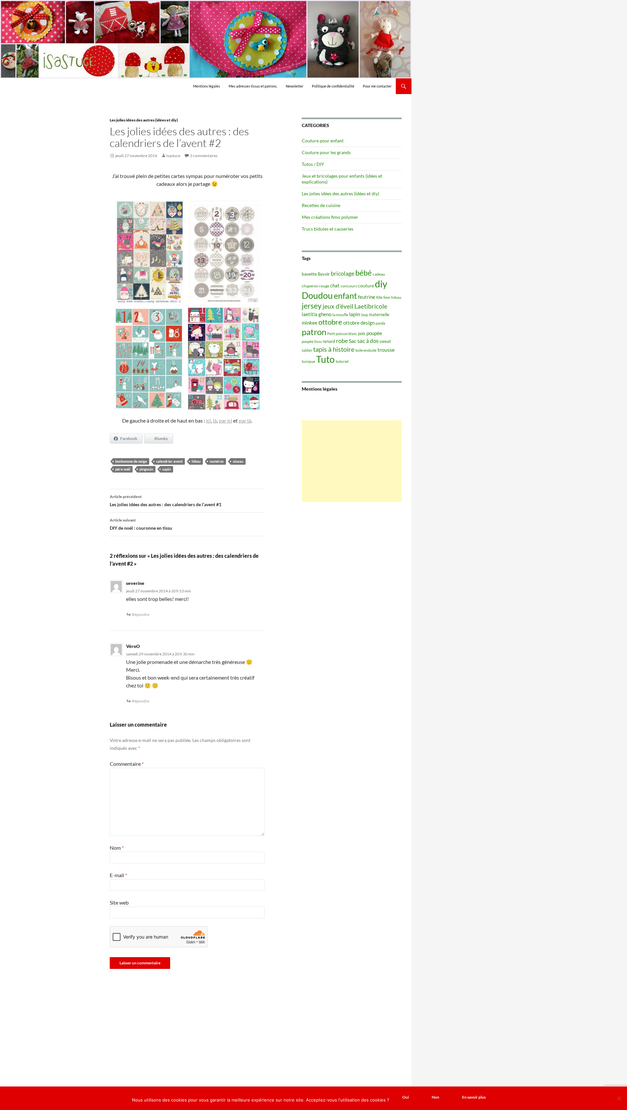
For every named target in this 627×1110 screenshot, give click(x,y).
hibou (196, 461)
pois (361, 333)
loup (364, 315)
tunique (308, 361)
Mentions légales (206, 86)
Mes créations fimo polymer (330, 217)
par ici (225, 420)
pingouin (146, 469)
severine (135, 583)
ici (208, 420)
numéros (217, 461)
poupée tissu (312, 341)
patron (314, 332)
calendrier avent (169, 461)
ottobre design (359, 323)
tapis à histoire (333, 349)
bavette (309, 274)
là (215, 420)
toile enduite (366, 350)
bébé (363, 272)
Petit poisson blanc (342, 333)
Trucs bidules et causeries (327, 229)
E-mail (118, 875)
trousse (386, 349)
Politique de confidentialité (333, 86)
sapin (166, 469)
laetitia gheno (316, 314)
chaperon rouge (315, 286)
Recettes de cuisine (321, 205)
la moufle (340, 315)
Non (435, 1097)
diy (381, 283)
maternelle (379, 314)
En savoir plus (474, 1097)
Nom (117, 848)
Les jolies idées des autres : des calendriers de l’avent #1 (165, 500)
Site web (119, 902)
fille (379, 297)
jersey (312, 305)
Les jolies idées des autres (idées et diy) (144, 120)
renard (329, 341)
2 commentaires (203, 155)
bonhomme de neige (131, 461)
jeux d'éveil (338, 306)
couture (366, 285)
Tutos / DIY (313, 164)
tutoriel (342, 361)
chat (335, 285)
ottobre (330, 322)
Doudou (317, 295)
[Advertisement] (352, 461)
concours (349, 285)
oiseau (238, 461)
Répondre (140, 614)
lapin (354, 314)
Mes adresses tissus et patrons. (253, 86)
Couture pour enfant (323, 140)
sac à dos (367, 340)
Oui (405, 1097)
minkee (309, 323)
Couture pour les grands (326, 152)
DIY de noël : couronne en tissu (141, 524)
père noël (122, 469)
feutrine (366, 297)
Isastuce (173, 155)
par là (245, 420)
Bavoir (324, 274)
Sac (352, 341)
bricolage (342, 273)
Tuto (325, 359)
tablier (307, 350)
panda (380, 323)
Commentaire (127, 764)
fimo (386, 297)
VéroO (133, 646)
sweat (385, 341)
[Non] (619, 1098)
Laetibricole (370, 306)
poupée (374, 333)
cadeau (379, 274)
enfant (345, 295)
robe (342, 340)
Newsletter (294, 86)
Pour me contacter (377, 86)
